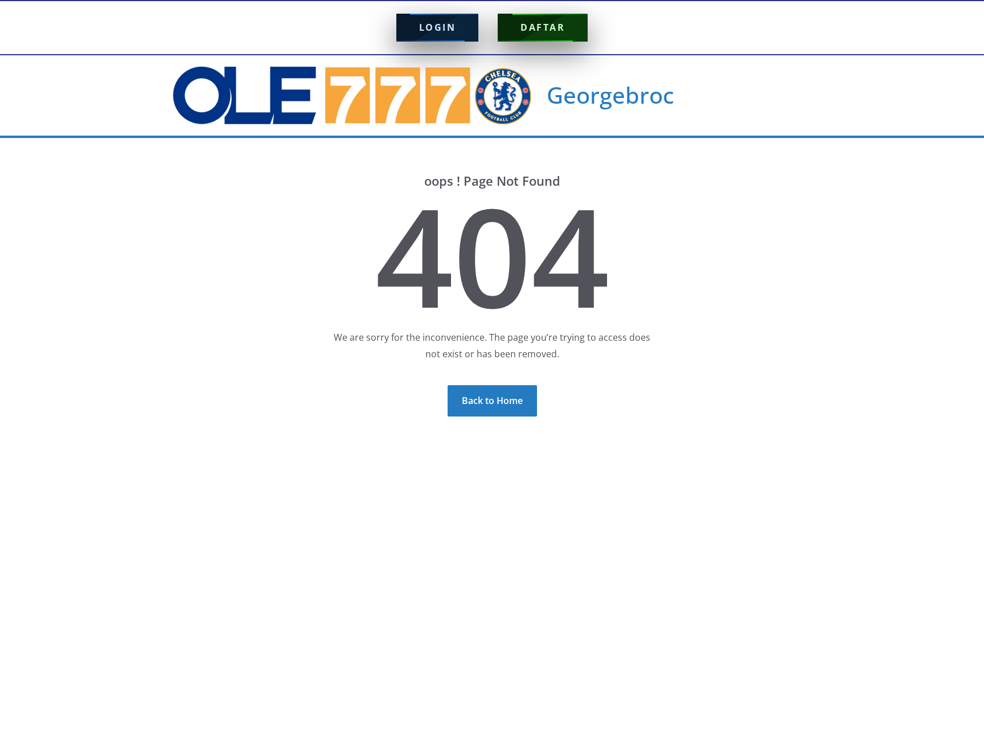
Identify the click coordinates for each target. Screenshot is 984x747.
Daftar (542, 27)
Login (437, 27)
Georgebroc (610, 95)
